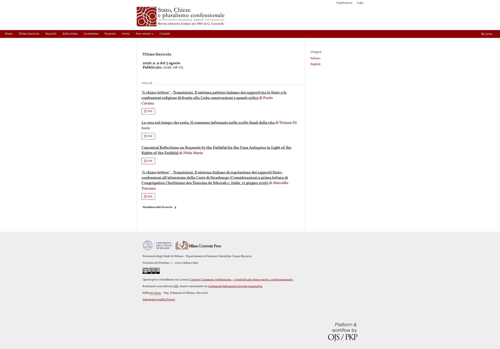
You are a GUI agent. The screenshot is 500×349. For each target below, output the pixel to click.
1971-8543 (155, 293)
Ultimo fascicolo (29, 34)
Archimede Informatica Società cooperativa (235, 286)
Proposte (110, 34)
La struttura (91, 34)
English (316, 64)
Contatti (165, 34)
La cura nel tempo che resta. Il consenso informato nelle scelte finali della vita (208, 123)
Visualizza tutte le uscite (157, 207)
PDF (149, 111)
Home (9, 34)
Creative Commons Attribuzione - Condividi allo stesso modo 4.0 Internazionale (241, 280)
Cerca (488, 34)
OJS (175, 286)
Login (360, 3)
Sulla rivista (70, 34)
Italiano (316, 58)
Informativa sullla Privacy (159, 300)
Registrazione (344, 3)
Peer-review (143, 34)
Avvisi (126, 34)
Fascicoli (51, 34)
